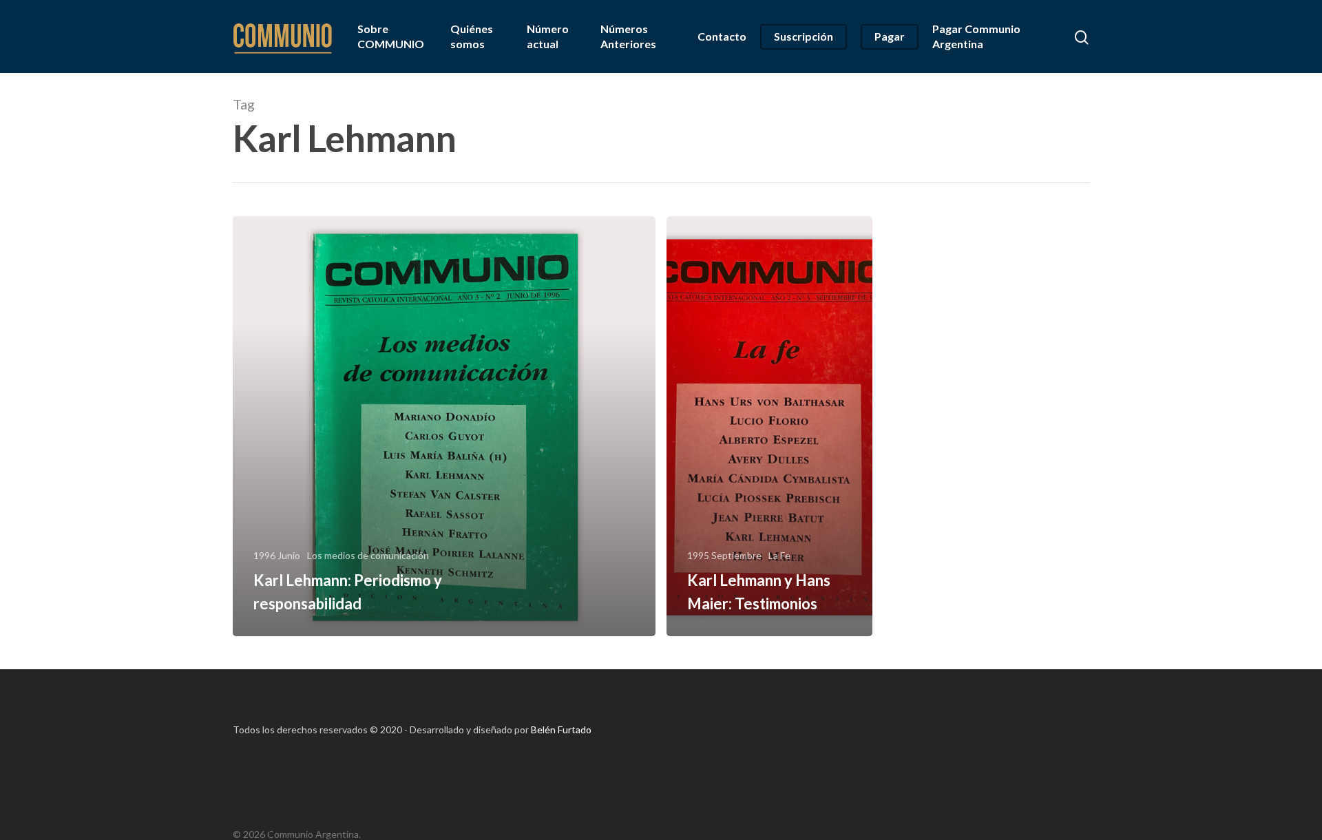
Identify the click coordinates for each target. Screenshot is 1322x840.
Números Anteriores (628, 36)
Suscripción (803, 36)
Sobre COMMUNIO (390, 36)
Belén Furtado (561, 729)
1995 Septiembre (724, 555)
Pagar (889, 36)
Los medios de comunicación (368, 555)
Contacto (721, 36)
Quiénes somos (471, 36)
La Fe (779, 555)
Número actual (548, 36)
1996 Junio (276, 555)
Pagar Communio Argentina (976, 36)
